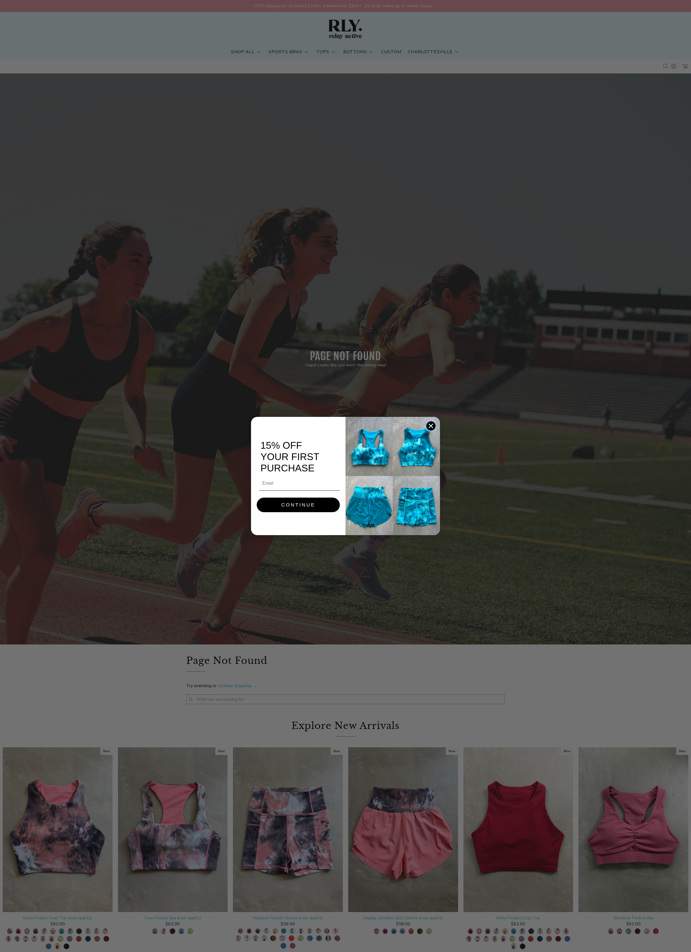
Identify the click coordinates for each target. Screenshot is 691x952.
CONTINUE (298, 505)
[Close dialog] (431, 426)
